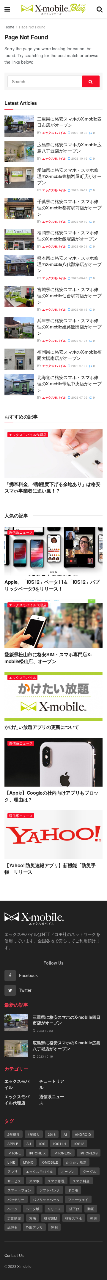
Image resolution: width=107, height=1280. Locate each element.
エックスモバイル (54, 133)
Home (9, 26)
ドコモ (73, 1190)
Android (83, 1134)
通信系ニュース (21, 532)
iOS (42, 1143)
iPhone (14, 1153)
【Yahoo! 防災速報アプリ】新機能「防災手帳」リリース (50, 868)
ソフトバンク (50, 1190)
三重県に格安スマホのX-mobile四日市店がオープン (69, 122)
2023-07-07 (78, 366)
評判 (54, 1227)
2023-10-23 (78, 133)
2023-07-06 (78, 397)
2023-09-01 (78, 246)
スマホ (34, 1180)
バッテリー (16, 1199)
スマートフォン (19, 1190)
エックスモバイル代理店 (28, 434)
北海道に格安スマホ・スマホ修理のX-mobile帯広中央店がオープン (69, 383)
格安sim (50, 1218)
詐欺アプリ (34, 1227)
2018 (52, 1134)
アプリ (12, 1171)
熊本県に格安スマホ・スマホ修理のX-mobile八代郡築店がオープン (69, 264)
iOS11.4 (59, 1143)
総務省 (12, 1227)
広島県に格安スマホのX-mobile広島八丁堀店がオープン (69, 147)
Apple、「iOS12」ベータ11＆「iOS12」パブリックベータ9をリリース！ (52, 585)
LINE (11, 1162)
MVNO (28, 1162)
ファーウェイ (78, 1199)
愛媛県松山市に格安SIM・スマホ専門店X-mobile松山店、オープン (48, 657)
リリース (54, 1208)
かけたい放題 (76, 1162)
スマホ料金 (81, 1180)
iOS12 (79, 1143)
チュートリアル (51, 1084)
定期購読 (14, 1218)
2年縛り (13, 1134)
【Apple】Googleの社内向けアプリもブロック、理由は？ (51, 796)
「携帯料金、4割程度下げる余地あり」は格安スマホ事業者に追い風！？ (52, 487)
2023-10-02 (78, 190)
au (28, 1143)
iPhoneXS (88, 1153)
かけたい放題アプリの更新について (41, 727)
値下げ (74, 1208)
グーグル (90, 1171)
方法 (32, 1218)
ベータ (12, 1208)
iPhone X (37, 1153)
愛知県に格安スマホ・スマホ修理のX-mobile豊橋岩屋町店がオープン (69, 176)
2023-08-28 (78, 278)
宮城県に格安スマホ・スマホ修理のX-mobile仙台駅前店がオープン (69, 295)
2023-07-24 (78, 341)
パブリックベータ (46, 1199)
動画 (90, 1208)
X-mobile (50, 1162)
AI (65, 1134)
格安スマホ (73, 1218)
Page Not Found (32, 26)
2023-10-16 (78, 158)
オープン (68, 1171)
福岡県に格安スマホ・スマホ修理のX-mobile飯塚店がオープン (67, 235)
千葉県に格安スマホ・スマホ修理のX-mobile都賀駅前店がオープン (69, 207)
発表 (93, 1218)
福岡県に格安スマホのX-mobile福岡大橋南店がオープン (69, 355)
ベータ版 (33, 1208)
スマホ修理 (56, 1180)
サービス (14, 1180)
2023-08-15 (78, 309)
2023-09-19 (78, 221)
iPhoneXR (63, 1153)
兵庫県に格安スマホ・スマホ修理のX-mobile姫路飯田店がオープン (69, 326)
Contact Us (14, 1255)
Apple (12, 1143)
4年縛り (34, 1134)
